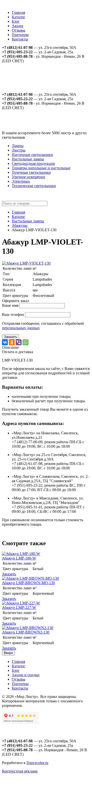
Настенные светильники (32, 155)
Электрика (21, 181)
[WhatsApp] (25, 342)
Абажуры (19, 225)
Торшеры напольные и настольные (41, 168)
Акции (17, 26)
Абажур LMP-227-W (19, 607)
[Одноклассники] (12, 342)
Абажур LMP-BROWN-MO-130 (28, 583)
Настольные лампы (28, 159)
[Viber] (19, 342)
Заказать (10, 337)
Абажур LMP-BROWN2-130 (25, 632)
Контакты (20, 39)
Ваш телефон (13, 314)
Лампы (18, 146)
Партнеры (20, 35)
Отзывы (18, 30)
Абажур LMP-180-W (19, 558)
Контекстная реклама (20, 771)
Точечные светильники (31, 172)
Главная (18, 12)
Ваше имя (10, 305)
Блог (16, 21)
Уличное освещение (28, 177)
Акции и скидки (25, 675)
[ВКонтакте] (5, 342)
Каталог (18, 17)
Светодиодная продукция (33, 163)
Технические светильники (34, 186)
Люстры (19, 150)
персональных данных (21, 328)
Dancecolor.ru (37, 763)
